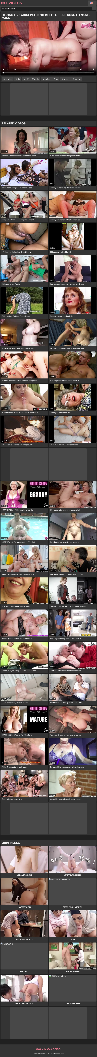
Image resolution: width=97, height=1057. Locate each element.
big (57, 79)
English (92, 3)
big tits (36, 79)
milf (27, 79)
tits (19, 79)
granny (66, 79)
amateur (8, 79)
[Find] (94, 8)
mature (47, 79)
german (78, 79)
